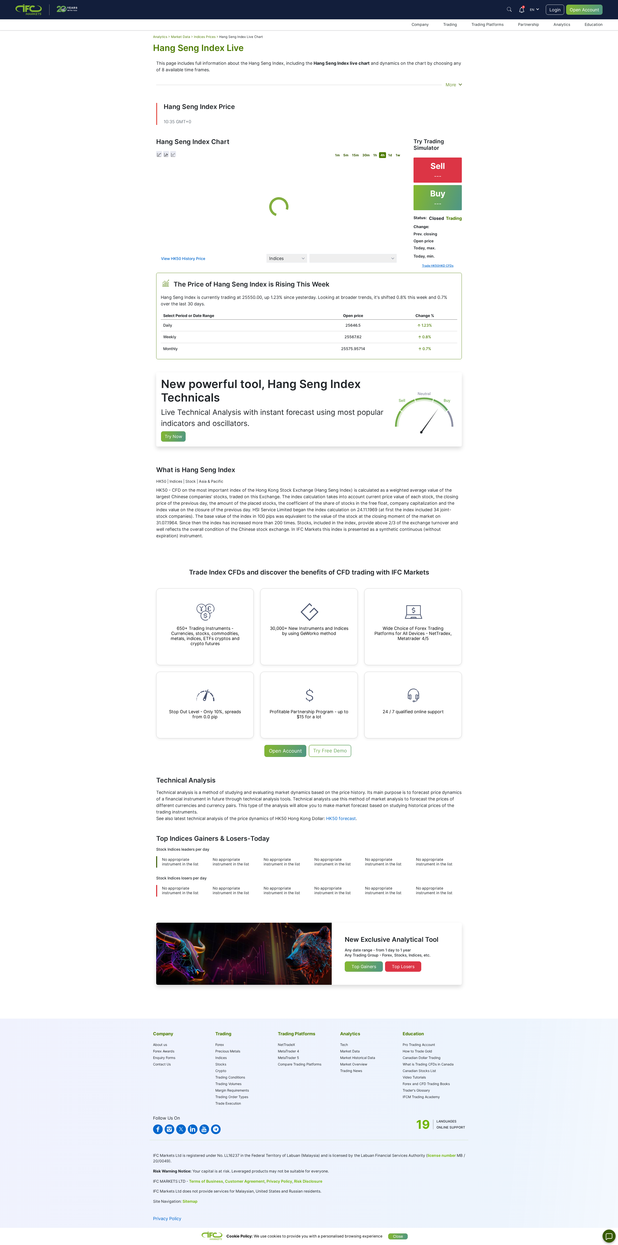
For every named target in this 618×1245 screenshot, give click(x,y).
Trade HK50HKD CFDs (438, 265)
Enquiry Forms (164, 1058)
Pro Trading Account (419, 1045)
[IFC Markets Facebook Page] (158, 1129)
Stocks (220, 1064)
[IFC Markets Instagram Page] (169, 1129)
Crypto (220, 1071)
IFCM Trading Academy (421, 1097)
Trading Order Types (231, 1097)
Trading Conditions (230, 1077)
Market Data (350, 1051)
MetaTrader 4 (288, 1051)
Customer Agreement (245, 1181)
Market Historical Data (357, 1058)
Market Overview (353, 1064)
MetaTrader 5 (288, 1058)
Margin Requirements (232, 1090)
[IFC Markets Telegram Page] (216, 1129)
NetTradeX (286, 1045)
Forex (219, 1045)
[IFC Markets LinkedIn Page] (192, 1129)
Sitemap (190, 1201)
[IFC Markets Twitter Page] (181, 1129)
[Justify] (509, 9)
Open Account (584, 9)
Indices (221, 1058)
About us (160, 1045)
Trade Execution (228, 1103)
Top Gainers (363, 966)
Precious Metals (227, 1051)
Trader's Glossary (416, 1090)
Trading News (351, 1071)
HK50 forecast (341, 818)
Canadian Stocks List (419, 1071)
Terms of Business (205, 1181)
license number (442, 1155)
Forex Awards (163, 1051)
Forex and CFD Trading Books (426, 1084)
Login (555, 9)
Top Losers (403, 966)
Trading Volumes (228, 1084)
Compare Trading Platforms (299, 1064)
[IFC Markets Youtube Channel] (204, 1129)
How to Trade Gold (417, 1051)
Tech (344, 1045)
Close (398, 1236)
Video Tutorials (414, 1077)
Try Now (173, 436)
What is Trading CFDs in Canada (428, 1064)
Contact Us (162, 1064)
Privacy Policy (279, 1181)
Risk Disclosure (308, 1181)
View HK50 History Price (183, 258)
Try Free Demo (330, 751)
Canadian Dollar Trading (422, 1058)
